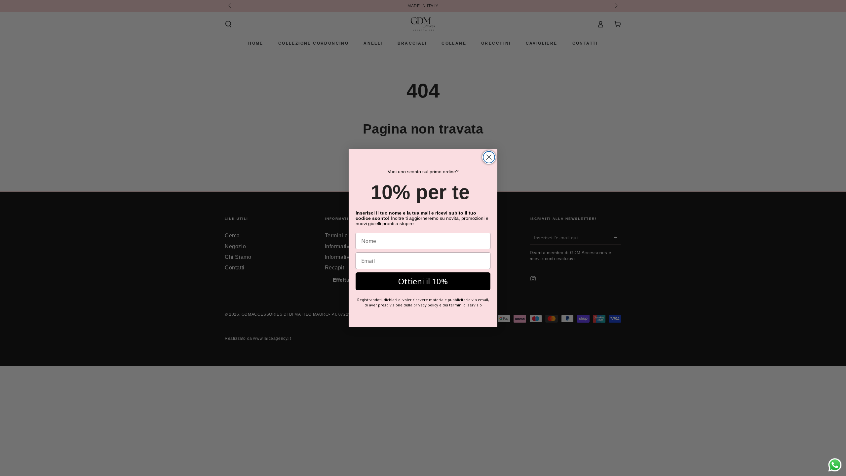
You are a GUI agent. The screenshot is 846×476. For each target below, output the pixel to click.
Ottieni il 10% (423, 281)
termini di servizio (465, 304)
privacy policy (425, 304)
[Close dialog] (489, 157)
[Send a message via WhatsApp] (835, 465)
